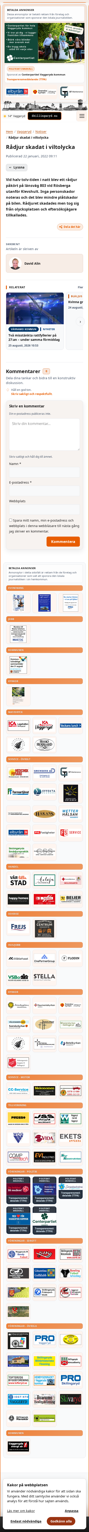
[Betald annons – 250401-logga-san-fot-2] (70, 793)
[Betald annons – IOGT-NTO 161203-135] (18, 1399)
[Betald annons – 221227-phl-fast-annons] (44, 833)
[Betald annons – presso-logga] (18, 1119)
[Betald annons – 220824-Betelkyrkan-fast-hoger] (70, 1043)
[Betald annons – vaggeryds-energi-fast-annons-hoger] (18, 1446)
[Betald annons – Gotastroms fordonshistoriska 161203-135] (70, 1339)
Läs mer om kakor (21, 1511)
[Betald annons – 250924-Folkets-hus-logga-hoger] (44, 929)
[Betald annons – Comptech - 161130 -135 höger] (18, 1157)
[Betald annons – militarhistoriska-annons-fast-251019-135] (44, 1361)
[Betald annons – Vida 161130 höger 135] (44, 1138)
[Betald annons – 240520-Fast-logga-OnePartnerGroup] (44, 958)
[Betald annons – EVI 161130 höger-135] (44, 1157)
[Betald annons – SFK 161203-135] (44, 1292)
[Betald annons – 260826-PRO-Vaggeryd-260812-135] (70, 603)
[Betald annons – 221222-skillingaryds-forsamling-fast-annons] (45, 92)
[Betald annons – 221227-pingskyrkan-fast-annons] (44, 1024)
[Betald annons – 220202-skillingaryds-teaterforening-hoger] (18, 1341)
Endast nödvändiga (26, 1521)
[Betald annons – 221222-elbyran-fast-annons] (17, 92)
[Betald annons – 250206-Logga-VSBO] (18, 977)
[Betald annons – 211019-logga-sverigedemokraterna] (71, 1186)
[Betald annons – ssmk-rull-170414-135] (70, 1254)
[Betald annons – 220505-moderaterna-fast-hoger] (45, 1189)
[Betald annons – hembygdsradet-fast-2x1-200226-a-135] (44, 1380)
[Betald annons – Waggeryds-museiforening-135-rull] (18, 1361)
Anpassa (72, 1511)
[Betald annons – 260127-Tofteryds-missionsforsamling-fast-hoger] (44, 1043)
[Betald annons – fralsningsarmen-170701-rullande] (18, 1062)
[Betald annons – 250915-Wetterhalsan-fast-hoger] (70, 814)
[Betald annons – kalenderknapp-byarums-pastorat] (18, 1024)
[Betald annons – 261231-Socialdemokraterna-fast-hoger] (18, 1189)
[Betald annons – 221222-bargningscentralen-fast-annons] (70, 1090)
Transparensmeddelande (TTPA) (27, 79)
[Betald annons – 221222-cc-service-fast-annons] (18, 1090)
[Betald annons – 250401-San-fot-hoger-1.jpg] (18, 772)
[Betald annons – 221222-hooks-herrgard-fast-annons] (44, 744)
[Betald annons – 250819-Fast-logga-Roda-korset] (70, 880)
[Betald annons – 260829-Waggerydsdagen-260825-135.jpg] (18, 603)
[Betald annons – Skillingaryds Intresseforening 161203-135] (70, 1361)
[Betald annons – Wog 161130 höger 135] (18, 1138)
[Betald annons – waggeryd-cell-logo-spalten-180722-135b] (70, 1119)
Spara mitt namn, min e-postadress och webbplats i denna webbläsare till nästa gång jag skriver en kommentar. (44, 525)
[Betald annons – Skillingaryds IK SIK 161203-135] (44, 1254)
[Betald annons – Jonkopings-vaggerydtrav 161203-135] (18, 1273)
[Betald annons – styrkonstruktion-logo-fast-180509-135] (70, 1157)
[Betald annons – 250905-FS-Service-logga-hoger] (70, 833)
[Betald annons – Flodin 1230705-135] (70, 958)
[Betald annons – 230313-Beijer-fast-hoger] (70, 899)
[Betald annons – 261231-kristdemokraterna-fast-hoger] (18, 1219)
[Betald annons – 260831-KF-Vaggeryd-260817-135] (18, 665)
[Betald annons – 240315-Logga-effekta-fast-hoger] (44, 792)
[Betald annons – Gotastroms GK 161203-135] (44, 1273)
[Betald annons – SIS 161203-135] (70, 1273)
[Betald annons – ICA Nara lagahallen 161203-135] (18, 725)
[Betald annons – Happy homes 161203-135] (18, 899)
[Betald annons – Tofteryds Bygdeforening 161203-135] (18, 1380)
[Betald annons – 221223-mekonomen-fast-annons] (44, 1090)
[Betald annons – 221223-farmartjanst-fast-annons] (18, 792)
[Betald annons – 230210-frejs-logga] (18, 927)
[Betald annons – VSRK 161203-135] (70, 1292)
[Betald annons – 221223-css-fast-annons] (44, 852)
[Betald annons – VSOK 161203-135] (18, 1311)
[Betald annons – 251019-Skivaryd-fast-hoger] (70, 1399)
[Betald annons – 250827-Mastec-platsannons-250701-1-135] (18, 634)
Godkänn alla (61, 1521)
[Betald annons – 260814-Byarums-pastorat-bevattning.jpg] (18, 696)
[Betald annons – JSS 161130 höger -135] (44, 1119)
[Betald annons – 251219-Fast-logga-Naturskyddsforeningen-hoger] (44, 1418)
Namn (15, 464)
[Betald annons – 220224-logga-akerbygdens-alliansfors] (18, 1005)
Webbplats (17, 501)
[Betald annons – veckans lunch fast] (70, 725)
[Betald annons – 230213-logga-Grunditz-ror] (44, 772)
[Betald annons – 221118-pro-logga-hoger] (44, 1339)
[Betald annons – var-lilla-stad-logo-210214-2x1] (18, 880)
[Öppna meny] (81, 116)
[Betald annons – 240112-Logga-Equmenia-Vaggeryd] (44, 1005)
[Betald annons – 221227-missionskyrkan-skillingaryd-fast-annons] (70, 1024)
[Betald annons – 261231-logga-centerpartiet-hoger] (45, 1219)
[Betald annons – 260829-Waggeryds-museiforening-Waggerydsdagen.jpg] (44, 603)
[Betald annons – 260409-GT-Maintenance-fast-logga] (72, 92)
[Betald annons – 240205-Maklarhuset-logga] (18, 958)
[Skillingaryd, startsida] (44, 116)
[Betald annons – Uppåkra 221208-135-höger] (70, 1138)
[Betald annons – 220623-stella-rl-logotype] (44, 977)
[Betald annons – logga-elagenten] (44, 899)
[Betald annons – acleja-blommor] (44, 880)
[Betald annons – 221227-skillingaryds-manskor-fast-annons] (18, 1418)
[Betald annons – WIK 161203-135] (18, 1254)
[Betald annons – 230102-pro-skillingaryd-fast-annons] (70, 1380)
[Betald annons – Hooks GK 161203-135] (18, 1292)
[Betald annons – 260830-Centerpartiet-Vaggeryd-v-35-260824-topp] (44, 43)
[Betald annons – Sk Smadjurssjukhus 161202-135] (18, 852)
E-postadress (20, 482)
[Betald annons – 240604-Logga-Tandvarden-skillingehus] (18, 814)
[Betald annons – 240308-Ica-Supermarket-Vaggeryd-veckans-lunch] (44, 725)
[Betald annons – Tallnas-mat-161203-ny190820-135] (18, 744)
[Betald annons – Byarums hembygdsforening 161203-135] (44, 1399)
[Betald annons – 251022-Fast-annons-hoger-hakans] (44, 814)
